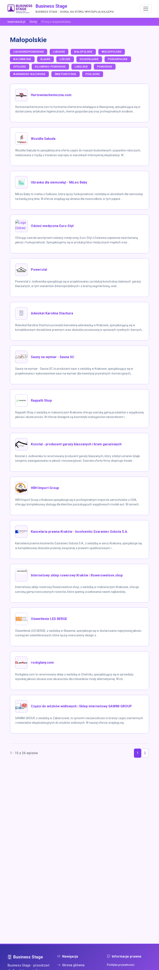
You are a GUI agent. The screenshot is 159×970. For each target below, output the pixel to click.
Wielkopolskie (112, 51)
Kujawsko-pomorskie (50, 66)
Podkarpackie (118, 59)
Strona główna (73, 965)
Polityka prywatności (121, 964)
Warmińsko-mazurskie (29, 74)
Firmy (33, 21)
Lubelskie (81, 66)
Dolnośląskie (89, 59)
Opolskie (19, 66)
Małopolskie (83, 51)
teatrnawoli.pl (16, 21)
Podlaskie (93, 74)
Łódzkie (65, 59)
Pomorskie (104, 66)
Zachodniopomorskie (28, 51)
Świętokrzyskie (65, 74)
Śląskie (45, 59)
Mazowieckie (22, 59)
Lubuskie (59, 51)
